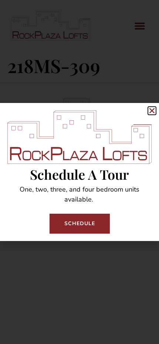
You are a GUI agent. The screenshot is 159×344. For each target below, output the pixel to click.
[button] (152, 110)
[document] (79, 172)
